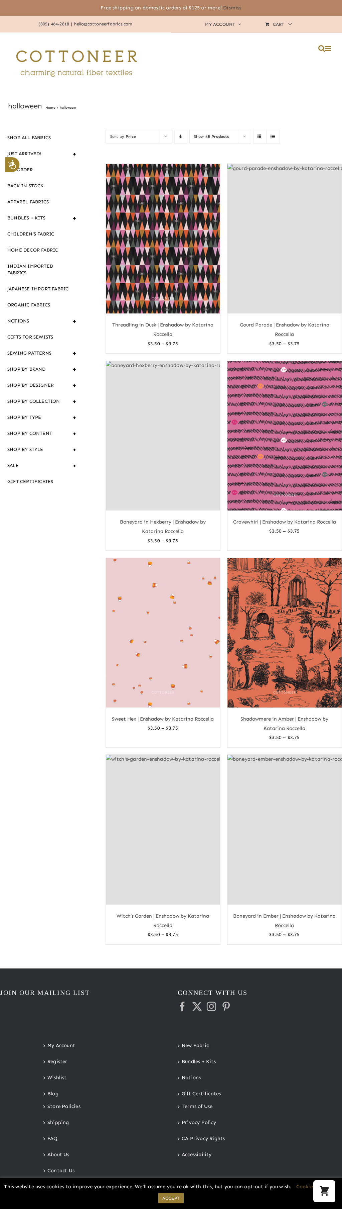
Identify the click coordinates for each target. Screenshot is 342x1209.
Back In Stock (25, 186)
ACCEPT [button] (171, 1198)
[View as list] (273, 136)
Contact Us (60, 1171)
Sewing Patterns (42, 353)
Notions (42, 321)
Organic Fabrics (28, 305)
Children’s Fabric (30, 234)
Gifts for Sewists (30, 337)
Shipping (58, 1122)
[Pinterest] (226, 1006)
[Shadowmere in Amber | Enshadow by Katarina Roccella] (284, 633)
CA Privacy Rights (203, 1138)
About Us (58, 1154)
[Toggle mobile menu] (328, 48)
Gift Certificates (30, 481)
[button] (324, 1191)
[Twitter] (197, 1006)
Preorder (20, 170)
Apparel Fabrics (28, 202)
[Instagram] (211, 1006)
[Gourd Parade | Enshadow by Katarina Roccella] (284, 239)
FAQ (52, 1138)
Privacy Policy (199, 1122)
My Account (61, 1045)
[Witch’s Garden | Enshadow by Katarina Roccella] (163, 829)
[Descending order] (180, 137)
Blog (52, 1094)
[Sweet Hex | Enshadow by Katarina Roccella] (163, 633)
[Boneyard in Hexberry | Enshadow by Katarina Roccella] (163, 436)
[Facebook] (182, 1006)
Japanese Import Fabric (37, 289)
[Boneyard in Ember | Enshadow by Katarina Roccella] (284, 829)
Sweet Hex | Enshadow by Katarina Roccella (163, 719)
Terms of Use (197, 1106)
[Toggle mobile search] (321, 48)
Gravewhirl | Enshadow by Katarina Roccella (284, 522)
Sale (42, 466)
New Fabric (195, 1045)
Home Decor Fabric (32, 250)
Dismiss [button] (232, 8)
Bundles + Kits (42, 218)
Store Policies (63, 1106)
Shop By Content (42, 434)
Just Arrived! (42, 154)
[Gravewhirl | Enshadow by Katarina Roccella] (284, 436)
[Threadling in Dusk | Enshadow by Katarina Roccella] (163, 239)
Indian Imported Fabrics (30, 269)
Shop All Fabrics (29, 138)
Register (57, 1061)
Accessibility (197, 1154)
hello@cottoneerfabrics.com (103, 23)
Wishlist (57, 1078)
